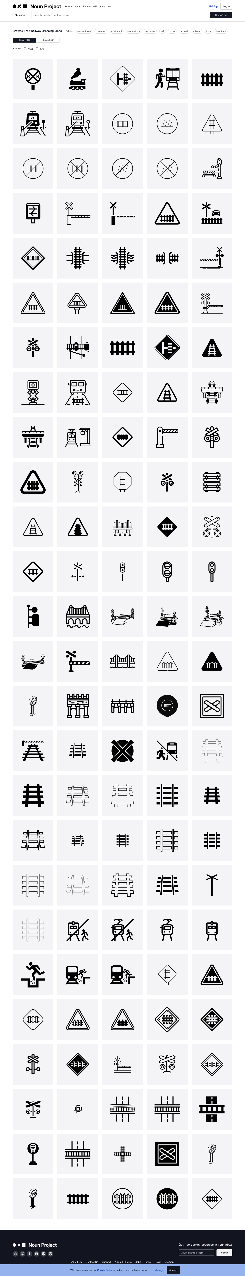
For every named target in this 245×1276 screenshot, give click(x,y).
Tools (102, 6)
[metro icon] (212, 930)
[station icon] (33, 392)
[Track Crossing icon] (77, 1109)
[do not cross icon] (167, 750)
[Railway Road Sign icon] (167, 347)
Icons (77, 6)
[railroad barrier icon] (212, 303)
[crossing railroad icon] (212, 258)
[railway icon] (33, 303)
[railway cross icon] (33, 347)
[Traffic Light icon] (77, 482)
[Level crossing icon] (167, 661)
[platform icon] (77, 437)
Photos (86, 6)
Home (68, 6)
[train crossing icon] (167, 303)
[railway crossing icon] (33, 79)
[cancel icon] (122, 750)
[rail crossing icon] (77, 347)
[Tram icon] (167, 930)
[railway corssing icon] (122, 482)
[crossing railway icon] (167, 79)
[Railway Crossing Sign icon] (167, 213)
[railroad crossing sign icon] (212, 347)
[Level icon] (212, 706)
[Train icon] (167, 706)
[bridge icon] (77, 258)
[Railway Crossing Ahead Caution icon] (212, 213)
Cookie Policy (104, 1270)
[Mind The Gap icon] (33, 974)
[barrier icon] (167, 437)
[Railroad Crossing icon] (33, 526)
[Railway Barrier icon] (122, 347)
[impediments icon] (77, 392)
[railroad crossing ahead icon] (212, 1198)
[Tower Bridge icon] (122, 706)
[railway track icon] (212, 1154)
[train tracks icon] (77, 750)
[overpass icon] (212, 392)
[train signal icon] (33, 616)
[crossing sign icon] (77, 303)
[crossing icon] (77, 661)
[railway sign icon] (122, 1198)
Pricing (213, 6)
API (95, 6)
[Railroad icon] (33, 258)
